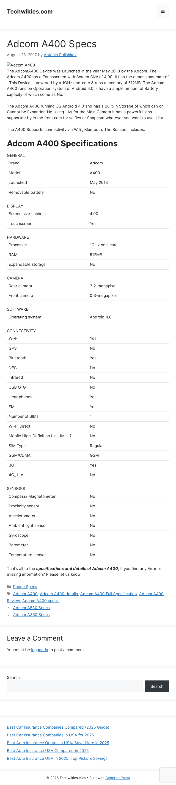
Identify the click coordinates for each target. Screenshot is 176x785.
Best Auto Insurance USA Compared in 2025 (48, 750)
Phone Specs (25, 586)
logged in (39, 649)
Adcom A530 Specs (31, 607)
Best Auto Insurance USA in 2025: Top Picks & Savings (57, 758)
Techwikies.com (30, 11)
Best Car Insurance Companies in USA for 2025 (50, 735)
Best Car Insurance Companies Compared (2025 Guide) (58, 727)
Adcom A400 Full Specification (108, 594)
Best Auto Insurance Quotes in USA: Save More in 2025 (58, 743)
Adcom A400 (25, 594)
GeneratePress (117, 778)
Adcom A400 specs (40, 600)
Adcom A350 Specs (31, 614)
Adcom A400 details (59, 594)
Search (13, 677)
